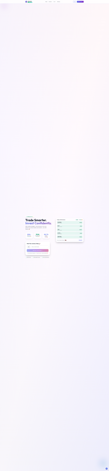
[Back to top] (107, 469)
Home (46, 1)
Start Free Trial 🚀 (80, 1)
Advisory (58, 1)
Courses (50, 1)
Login (75, 1)
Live (54, 1)
